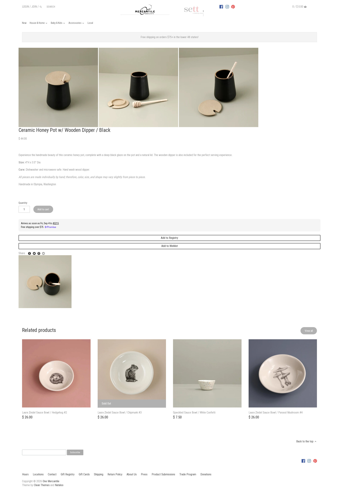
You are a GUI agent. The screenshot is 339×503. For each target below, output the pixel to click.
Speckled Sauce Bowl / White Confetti (194, 412)
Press (144, 474)
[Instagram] (227, 6)
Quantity (23, 202)
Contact (52, 474)
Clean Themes (42, 485)
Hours (25, 474)
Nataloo (59, 485)
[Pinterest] (233, 6)
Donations (205, 474)
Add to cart (43, 209)
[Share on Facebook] (29, 252)
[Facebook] (221, 6)
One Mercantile (51, 481)
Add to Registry (169, 238)
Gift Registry (68, 474)
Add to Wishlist (169, 246)
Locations (38, 474)
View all (309, 330)
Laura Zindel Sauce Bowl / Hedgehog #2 (44, 412)
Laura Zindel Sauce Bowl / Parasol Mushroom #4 (276, 412)
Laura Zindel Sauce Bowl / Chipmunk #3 (120, 412)
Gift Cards (84, 474)
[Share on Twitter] (34, 252)
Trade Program (187, 474)
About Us (132, 474)
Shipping (98, 474)
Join (34, 6)
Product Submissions (163, 474)
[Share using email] (43, 252)
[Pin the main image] (38, 252)
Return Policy (115, 474)
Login (25, 6)
